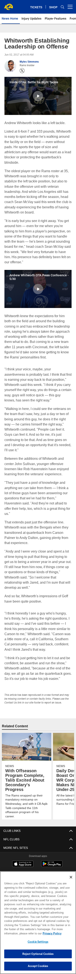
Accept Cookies (38, 966)
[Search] (62, 7)
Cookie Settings (38, 941)
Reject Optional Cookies (38, 953)
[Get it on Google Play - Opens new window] (52, 866)
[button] (38, 96)
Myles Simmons (29, 61)
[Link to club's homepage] (8, 5)
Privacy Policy (18, 933)
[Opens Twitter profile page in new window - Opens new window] (22, 70)
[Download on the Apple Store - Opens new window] (23, 864)
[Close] (71, 877)
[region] (38, 922)
